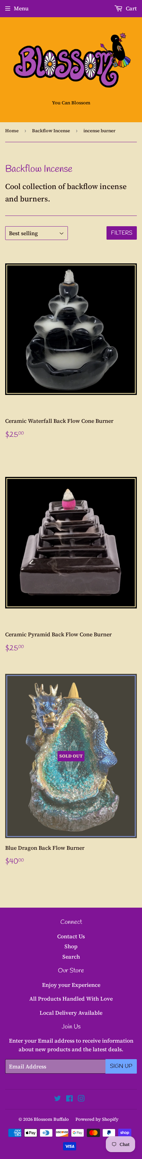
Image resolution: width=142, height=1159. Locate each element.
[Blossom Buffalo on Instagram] (81, 1099)
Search (71, 956)
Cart (130, 8)
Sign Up (121, 1066)
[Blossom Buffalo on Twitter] (57, 1099)
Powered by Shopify (97, 1119)
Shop (71, 946)
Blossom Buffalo (51, 1119)
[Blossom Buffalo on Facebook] (69, 1099)
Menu (21, 8)
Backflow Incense (51, 131)
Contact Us (71, 936)
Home (12, 131)
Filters (121, 233)
